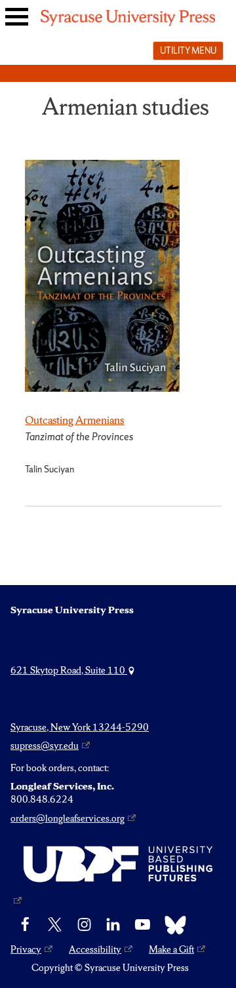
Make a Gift (171, 949)
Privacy (25, 949)
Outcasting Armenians (74, 420)
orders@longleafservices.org (67, 818)
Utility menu (188, 50)
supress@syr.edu (44, 745)
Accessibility (95, 949)
